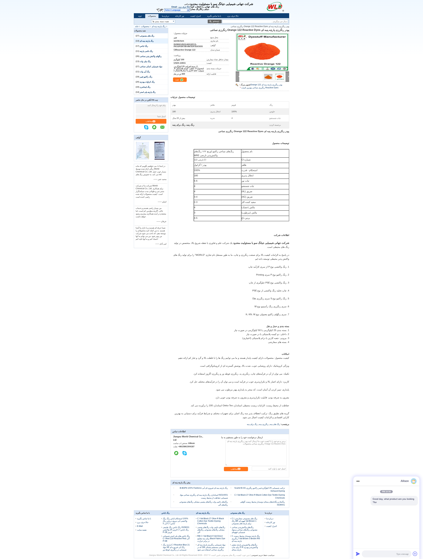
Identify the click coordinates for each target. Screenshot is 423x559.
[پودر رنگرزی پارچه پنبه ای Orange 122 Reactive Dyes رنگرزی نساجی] (262, 52)
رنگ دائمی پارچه (146, 51)
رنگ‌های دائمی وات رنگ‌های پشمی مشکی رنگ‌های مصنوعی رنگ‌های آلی (211, 529)
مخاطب (149, 121)
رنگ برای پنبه (252, 424)
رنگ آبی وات (145, 71)
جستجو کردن (216, 21)
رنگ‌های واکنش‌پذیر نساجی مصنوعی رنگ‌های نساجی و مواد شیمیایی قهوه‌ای (244, 529)
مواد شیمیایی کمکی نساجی (151, 66)
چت (177, 79)
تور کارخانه (179, 16)
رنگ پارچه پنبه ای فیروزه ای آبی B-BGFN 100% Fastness (204, 488)
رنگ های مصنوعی (147, 36)
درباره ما (165, 16)
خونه (140, 16)
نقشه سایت (142, 530)
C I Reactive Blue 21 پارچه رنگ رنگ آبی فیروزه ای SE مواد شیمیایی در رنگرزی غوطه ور (176, 547)
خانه (136, 26)
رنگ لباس (144, 46)
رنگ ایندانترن (145, 87)
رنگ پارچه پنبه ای (159, 26)
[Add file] (415, 553)
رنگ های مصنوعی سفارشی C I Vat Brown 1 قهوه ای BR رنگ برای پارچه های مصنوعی (244, 521)
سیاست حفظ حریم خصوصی (262, 555)
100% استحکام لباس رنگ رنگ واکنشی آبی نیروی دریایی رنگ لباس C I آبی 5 (175, 521)
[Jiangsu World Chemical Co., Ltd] (276, 6)
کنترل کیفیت (195, 16)
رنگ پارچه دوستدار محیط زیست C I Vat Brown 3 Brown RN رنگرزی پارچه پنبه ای (246, 538)
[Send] (358, 553)
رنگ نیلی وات (145, 61)
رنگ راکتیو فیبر (146, 77)
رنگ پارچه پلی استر (148, 92)
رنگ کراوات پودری (147, 82)
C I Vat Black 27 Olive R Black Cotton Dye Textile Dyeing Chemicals (210, 521)
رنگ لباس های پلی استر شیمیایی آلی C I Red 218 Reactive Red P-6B (176, 538)
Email (174, 7)
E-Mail (140, 526)
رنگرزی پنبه (264, 424)
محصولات (152, 16)
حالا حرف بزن (184, 7)
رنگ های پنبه (275, 424)
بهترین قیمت (246, 88)
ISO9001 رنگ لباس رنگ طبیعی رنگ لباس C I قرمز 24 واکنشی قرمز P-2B (176, 529)
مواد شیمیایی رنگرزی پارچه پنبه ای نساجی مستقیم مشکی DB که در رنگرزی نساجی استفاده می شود (211, 547)
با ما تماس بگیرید (214, 16)
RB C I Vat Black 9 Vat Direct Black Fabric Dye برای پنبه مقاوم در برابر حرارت (211, 538)
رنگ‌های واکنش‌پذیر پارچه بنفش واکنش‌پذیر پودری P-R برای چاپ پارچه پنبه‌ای (245, 547)
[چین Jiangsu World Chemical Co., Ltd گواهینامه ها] (142, 159)
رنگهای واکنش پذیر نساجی (151, 56)
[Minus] (358, 481)
